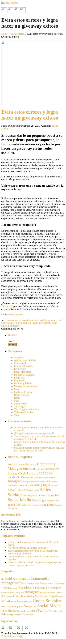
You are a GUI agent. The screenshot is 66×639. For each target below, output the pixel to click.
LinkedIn (13, 485)
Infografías (19, 377)
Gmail (36, 478)
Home (4, 33)
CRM (31, 469)
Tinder (56, 501)
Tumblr (11, 504)
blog (34, 465)
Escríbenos (7, 306)
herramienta (43, 478)
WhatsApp (47, 504)
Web (16, 415)
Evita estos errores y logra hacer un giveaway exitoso (29, 115)
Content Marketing (23, 366)
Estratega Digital (18, 473)
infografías (53, 477)
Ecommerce (20, 369)
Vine (29, 505)
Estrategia (32, 474)
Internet (42, 481)
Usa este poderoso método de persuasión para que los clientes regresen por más (39, 449)
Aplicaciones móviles (25, 360)
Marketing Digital (23, 383)
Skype (30, 495)
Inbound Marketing (24, 374)
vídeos (34, 505)
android (13, 464)
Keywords (19, 380)
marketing (24, 485)
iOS (49, 481)
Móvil (17, 389)
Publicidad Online (23, 392)
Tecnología (19, 406)
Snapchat (53, 495)
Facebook (44, 473)
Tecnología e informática (26, 409)
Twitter (21, 504)
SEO (16, 400)
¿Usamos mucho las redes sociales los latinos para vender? (33, 320)
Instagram (15, 481)
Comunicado (20, 363)
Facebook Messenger (20, 477)
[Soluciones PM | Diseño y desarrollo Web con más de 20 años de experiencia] (9, 2)
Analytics (19, 357)
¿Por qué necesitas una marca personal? (34, 433)
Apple (22, 464)
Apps (29, 464)
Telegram (50, 500)
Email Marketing (22, 371)
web (39, 505)
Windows (58, 505)
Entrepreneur (16, 314)
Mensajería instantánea (25, 386)
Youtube (12, 508)
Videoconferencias (23, 412)
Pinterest (28, 490)
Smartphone (40, 495)
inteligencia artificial (30, 482)
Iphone (55, 482)
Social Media (17, 33)
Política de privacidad (12, 636)
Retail (17, 397)
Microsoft (55, 485)
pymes (36, 490)
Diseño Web (39, 469)
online (20, 490)
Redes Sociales (21, 395)
